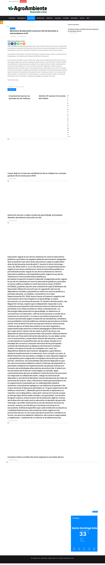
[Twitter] (0, 564)
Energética (49, 18)
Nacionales (12, 18)
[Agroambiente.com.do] (27, 9)
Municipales (74, 18)
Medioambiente (21, 18)
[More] (1, 22)
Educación (31, 18)
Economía (66, 18)
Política (82, 18)
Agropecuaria (40, 18)
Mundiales (58, 18)
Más (88, 18)
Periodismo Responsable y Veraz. (66, 558)
